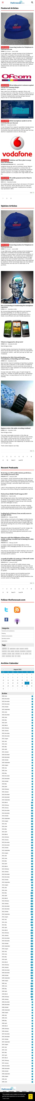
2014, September (6, 818)
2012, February (5, 900)
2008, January (5, 1031)
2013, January (5, 871)
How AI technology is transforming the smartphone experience (17, 306)
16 (32, 802)
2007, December (6, 1033)
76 (32, 850)
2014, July (4, 823)
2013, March (5, 866)
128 (32, 954)
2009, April (4, 991)
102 (32, 879)
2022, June (4, 717)
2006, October (5, 1071)
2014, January (5, 839)
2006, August (5, 1076)
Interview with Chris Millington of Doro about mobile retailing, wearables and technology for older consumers (17, 539)
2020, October (5, 760)
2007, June (4, 1049)
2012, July (4, 887)
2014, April (4, 831)
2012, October (5, 879)
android (26, 648)
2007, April (4, 1055)
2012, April (4, 895)
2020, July (4, 768)
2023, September (6, 709)
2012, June (4, 890)
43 (32, 823)
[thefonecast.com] (17, 2)
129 (32, 903)
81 (32, 874)
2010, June (4, 954)
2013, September (6, 850)
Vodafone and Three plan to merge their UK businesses (16, 161)
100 (32, 895)
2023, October (5, 706)
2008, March (5, 1025)
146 (32, 972)
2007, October (5, 1039)
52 (32, 829)
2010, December (6, 938)
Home (4, 1091)
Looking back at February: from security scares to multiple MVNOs (16, 514)
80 (32, 890)
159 (32, 983)
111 (32, 948)
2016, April (4, 786)
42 (32, 818)
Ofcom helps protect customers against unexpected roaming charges (17, 86)
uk (8, 648)
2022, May (4, 720)
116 (32, 935)
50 (32, 826)
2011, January (5, 935)
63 (32, 834)
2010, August (5, 948)
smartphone (22, 651)
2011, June (4, 922)
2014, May (4, 829)
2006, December (6, 1065)
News (2, 89)
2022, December (6, 714)
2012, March (5, 898)
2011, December (6, 906)
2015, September (6, 799)
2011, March (5, 930)
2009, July (4, 983)
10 (7, 460)
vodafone (4, 653)
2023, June (4, 712)
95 (32, 871)
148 (32, 978)
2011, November (6, 908)
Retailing (4, 633)
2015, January (5, 807)
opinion (4, 648)
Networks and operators (7, 164)
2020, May (4, 773)
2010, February (5, 964)
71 (32, 847)
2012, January (5, 903)
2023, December (6, 701)
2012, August (5, 885)
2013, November (6, 845)
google (12, 651)
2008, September (6, 1010)
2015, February (5, 805)
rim (15, 656)
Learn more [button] (6, 1098)
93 (32, 980)
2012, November (6, 877)
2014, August (5, 821)
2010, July (4, 951)
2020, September (6, 762)
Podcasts (3, 476)
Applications (4, 641)
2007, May (4, 1052)
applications (13, 648)
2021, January (5, 752)
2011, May (4, 924)
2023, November (6, 704)
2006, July (4, 1079)
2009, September (6, 978)
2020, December (6, 754)
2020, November (6, 757)
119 (32, 914)
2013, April (4, 863)
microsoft (17, 653)
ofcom (19, 656)
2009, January (5, 999)
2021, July (4, 741)
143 (32, 967)
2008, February (5, 1028)
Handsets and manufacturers (8, 631)
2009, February (5, 996)
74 (32, 863)
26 (32, 807)
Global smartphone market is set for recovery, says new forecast (16, 122)
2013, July (4, 855)
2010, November (6, 940)
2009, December (6, 970)
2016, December (6, 775)
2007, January (5, 1063)
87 (32, 877)
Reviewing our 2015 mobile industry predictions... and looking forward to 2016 (16, 473)
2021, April (4, 749)
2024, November (6, 698)
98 (32, 882)
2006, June (4, 1081)
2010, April (4, 959)
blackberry (28, 651)
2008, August (5, 1012)
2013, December (6, 842)
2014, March (5, 834)
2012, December (6, 874)
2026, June (4, 696)
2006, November (6, 1068)
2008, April (4, 1023)
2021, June (4, 744)
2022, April (4, 722)
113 (32, 943)
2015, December (6, 794)
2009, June (4, 986)
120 (32, 922)
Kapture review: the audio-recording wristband (15, 428)
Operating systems (6, 638)
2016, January (5, 791)
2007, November (6, 1036)
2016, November (6, 778)
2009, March (5, 994)
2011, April (4, 927)
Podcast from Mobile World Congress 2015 (14, 494)
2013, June (4, 858)
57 (32, 853)
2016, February (5, 789)
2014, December (6, 810)
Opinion (2, 51)
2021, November (6, 736)
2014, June (4, 826)
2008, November (6, 1004)
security (9, 653)
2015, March (5, 802)
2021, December (6, 733)
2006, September (6, 1073)
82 (32, 927)
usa (30, 653)
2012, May (4, 892)
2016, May (4, 783)
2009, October (5, 975)
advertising (8, 656)
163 (32, 994)
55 (32, 831)
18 (32, 805)
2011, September (6, 914)
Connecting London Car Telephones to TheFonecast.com (17, 48)
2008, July (4, 1015)
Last (20, 460)
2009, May (4, 988)
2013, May (4, 861)
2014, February (5, 837)
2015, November (6, 797)
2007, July (4, 1047)
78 (32, 837)
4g (23, 653)
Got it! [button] (31, 1096)
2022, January (5, 730)
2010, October (5, 943)
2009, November (6, 972)
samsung (17, 651)
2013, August (5, 853)
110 (32, 898)
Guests (31, 1091)
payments (4, 651)
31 (32, 821)
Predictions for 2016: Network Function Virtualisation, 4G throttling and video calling (15, 358)
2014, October (5, 815)
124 (32, 919)
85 (32, 839)
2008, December (6, 1002)
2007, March (5, 1057)
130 (32, 911)
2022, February (5, 728)
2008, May (4, 1020)
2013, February (5, 869)
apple (17, 648)
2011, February (5, 932)
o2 (21, 653)
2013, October (5, 847)
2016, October (5, 781)
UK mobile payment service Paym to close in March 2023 (16, 179)
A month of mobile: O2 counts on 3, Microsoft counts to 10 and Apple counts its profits (17, 559)
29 (32, 999)
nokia (9, 651)
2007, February (5, 1060)
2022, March (5, 725)
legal (13, 653)
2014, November (6, 813)
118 (32, 938)
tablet (3, 656)
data (13, 656)
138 (32, 932)
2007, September (6, 1041)
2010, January (5, 967)
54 (32, 815)
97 (32, 869)
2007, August (5, 1044)
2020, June (4, 770)
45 (32, 813)
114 (32, 956)
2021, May (4, 746)
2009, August (5, 980)
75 (32, 855)
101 (32, 930)
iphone (26, 653)
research (22, 648)
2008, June (4, 1017)
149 (32, 975)
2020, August (5, 765)
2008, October (5, 1007)
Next (12, 460)
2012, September (6, 882)
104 (32, 962)
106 (32, 906)
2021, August (5, 738)
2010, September (6, 946)
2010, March (5, 962)
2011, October (5, 911)
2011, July (4, 919)
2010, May (4, 956)
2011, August (5, 916)
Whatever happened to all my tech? (12, 342)
